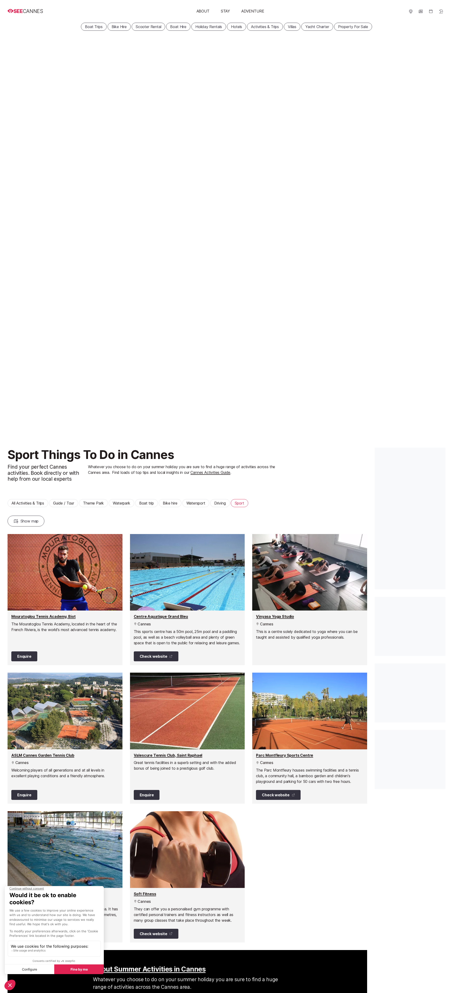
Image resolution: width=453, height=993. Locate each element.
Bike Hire (119, 26)
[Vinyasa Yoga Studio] (309, 599)
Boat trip (146, 503)
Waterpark (121, 503)
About (203, 11)
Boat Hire (178, 26)
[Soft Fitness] (187, 876)
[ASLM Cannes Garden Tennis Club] (65, 738)
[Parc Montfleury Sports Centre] (309, 738)
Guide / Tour (63, 503)
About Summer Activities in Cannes (149, 969)
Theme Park (93, 503)
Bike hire (170, 503)
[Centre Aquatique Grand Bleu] (187, 599)
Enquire (24, 656)
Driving (220, 503)
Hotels (236, 26)
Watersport (195, 503)
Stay (225, 11)
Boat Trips (93, 26)
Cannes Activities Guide (210, 472)
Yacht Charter (317, 26)
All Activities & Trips (28, 503)
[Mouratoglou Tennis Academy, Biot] (65, 599)
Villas (292, 26)
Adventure (252, 11)
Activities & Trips (265, 26)
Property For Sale (353, 26)
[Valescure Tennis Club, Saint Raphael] (187, 738)
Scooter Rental (148, 26)
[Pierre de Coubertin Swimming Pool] (65, 876)
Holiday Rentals (208, 26)
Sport (239, 503)
